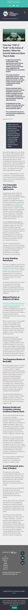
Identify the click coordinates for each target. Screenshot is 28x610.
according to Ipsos (18, 204)
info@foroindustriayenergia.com (14, 2)
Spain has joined (7, 303)
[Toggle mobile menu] (25, 12)
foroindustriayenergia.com (10, 574)
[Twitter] (23, 553)
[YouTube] (23, 558)
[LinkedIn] (23, 563)
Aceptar (14, 607)
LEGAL (14, 593)
